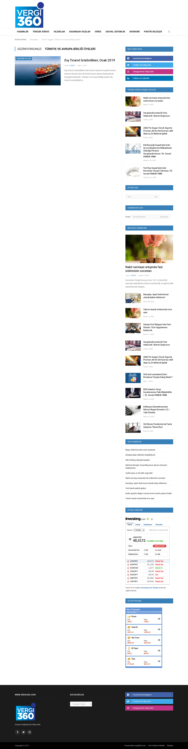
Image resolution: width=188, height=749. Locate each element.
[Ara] (169, 31)
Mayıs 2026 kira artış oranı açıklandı (140, 450)
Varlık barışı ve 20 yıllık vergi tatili (138, 473)
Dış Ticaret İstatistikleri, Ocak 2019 (89, 60)
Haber (72, 66)
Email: (128, 217)
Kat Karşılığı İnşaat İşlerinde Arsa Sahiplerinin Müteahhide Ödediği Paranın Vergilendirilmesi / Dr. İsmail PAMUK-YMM (157, 151)
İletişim (170, 745)
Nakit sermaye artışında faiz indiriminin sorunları (156, 99)
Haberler (22, 31)
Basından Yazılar (79, 31)
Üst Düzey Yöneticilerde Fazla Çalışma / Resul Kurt (157, 425)
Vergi (98, 31)
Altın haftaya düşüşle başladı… (138, 460)
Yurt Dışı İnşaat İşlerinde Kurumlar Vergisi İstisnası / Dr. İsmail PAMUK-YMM (158, 171)
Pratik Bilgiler (153, 31)
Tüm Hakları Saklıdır (156, 745)
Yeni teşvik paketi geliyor (135, 488)
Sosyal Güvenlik (115, 31)
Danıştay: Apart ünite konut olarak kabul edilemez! (155, 296)
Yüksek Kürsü (41, 31)
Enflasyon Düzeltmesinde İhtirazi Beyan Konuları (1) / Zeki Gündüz (156, 410)
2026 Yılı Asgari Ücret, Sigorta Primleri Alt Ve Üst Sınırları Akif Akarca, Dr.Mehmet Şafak (158, 131)
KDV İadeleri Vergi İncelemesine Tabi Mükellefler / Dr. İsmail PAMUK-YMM (157, 392)
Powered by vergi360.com (135, 745)
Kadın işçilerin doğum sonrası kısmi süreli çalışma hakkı (148, 493)
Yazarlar (59, 31)
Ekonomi (135, 31)
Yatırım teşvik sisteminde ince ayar (157, 311)
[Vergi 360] (31, 13)
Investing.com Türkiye (149, 588)
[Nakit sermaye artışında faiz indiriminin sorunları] (149, 249)
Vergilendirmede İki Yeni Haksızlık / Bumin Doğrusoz (156, 114)
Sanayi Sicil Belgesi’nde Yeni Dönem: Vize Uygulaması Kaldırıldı (157, 327)
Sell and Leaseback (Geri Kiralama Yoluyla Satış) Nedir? (158, 375)
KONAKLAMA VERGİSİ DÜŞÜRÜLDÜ (140, 455)
